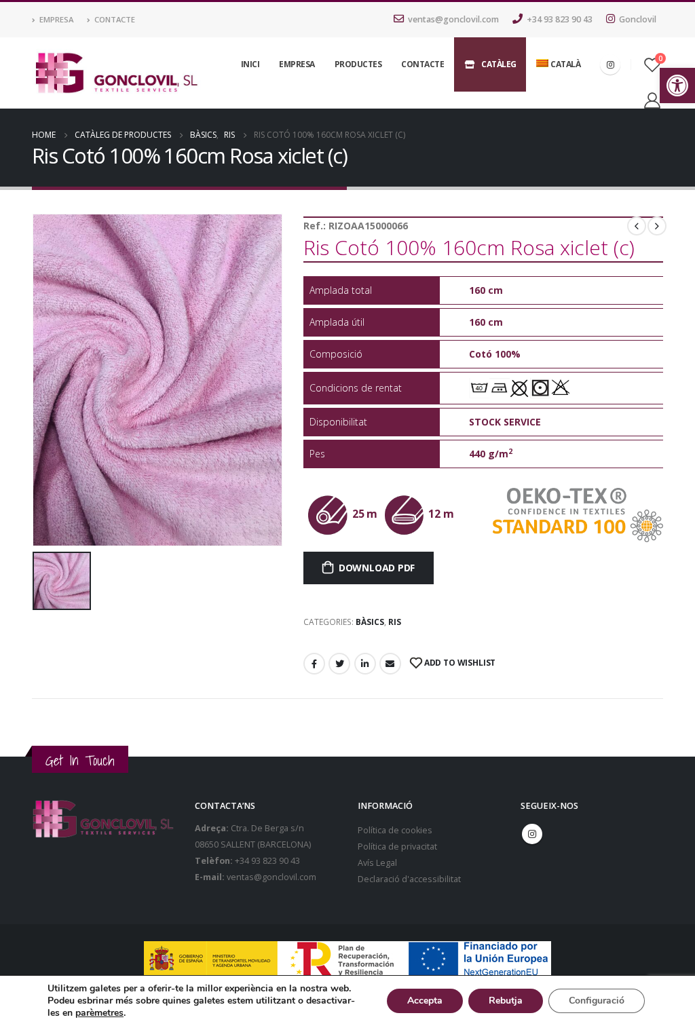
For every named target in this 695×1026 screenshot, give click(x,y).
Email (390, 663)
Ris (394, 622)
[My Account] (652, 100)
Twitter (339, 663)
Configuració (596, 1000)
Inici (250, 64)
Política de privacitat (397, 846)
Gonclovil (637, 19)
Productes (358, 64)
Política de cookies (395, 830)
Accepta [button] (425, 1000)
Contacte (114, 19)
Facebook (314, 663)
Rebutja (506, 1000)
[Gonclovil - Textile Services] (116, 73)
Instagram (532, 834)
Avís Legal (377, 863)
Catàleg (498, 64)
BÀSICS (370, 622)
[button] (677, 85)
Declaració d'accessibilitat (409, 879)
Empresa (56, 19)
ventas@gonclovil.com (453, 19)
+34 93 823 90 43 (560, 19)
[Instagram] (610, 64)
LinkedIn (365, 663)
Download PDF (377, 567)
